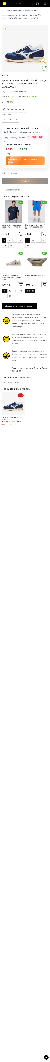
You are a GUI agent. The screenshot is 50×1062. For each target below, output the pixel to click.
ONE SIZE (30, 291)
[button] (45, 3)
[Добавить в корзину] (20, 234)
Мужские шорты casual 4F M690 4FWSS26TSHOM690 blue (35, 227)
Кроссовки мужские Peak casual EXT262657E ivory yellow (11, 277)
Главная (6, 10)
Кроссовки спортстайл (19, 91)
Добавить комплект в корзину (19, 306)
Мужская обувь (32, 10)
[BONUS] (28, 3)
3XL (11, 245)
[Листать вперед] (27, 431)
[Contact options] (46, 1057)
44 (4, 296)
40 (4, 291)
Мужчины (17, 10)
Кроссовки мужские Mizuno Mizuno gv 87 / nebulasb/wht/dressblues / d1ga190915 (21, 16)
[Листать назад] (22, 431)
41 (10, 291)
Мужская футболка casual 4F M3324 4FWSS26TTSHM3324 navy (13, 227)
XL (20, 240)
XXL (4, 245)
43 (21, 291)
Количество (6, 115)
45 (10, 296)
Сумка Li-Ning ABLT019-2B (35, 276)
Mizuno (5, 75)
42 (15, 291)
